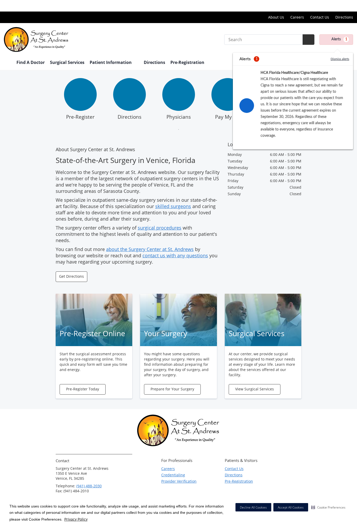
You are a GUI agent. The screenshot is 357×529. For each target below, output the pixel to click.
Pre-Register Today (82, 388)
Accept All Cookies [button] (291, 507)
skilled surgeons (173, 206)
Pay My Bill (227, 116)
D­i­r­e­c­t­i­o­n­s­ (129, 116)
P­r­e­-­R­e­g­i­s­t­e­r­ (80, 116)
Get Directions (71, 276)
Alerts (339, 39)
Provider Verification (179, 481)
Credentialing (173, 474)
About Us (276, 17)
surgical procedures (159, 228)
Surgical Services (67, 62)
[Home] (7, 63)
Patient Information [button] (111, 62)
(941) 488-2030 (89, 485)
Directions (344, 17)
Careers (297, 17)
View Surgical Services (254, 388)
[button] (328, 507)
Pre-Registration (187, 62)
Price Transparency (336, 5)
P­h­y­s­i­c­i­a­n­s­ (178, 116)
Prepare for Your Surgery (172, 388)
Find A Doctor (30, 62)
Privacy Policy (76, 519)
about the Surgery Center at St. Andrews (150, 249)
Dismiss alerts (340, 59)
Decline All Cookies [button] (253, 507)
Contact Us (319, 17)
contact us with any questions (175, 255)
